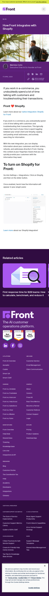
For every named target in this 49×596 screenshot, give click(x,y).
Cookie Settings (34, 588)
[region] (25, 577)
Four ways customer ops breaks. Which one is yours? (24, 2)
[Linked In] (5, 345)
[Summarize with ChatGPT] (28, 74)
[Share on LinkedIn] (36, 74)
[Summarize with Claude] (32, 74)
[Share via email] (41, 74)
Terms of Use (12, 578)
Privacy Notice (36, 578)
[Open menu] (43, 9)
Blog (5, 19)
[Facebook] (12, 345)
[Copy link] (28, 79)
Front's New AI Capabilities (35, 523)
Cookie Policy (23, 578)
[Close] (44, 565)
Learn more (8, 230)
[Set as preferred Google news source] (38, 79)
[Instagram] (20, 345)
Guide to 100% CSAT (10, 530)
